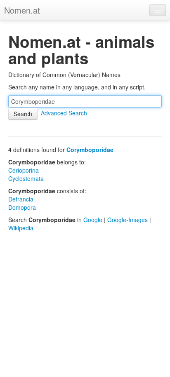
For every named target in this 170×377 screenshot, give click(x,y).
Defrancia (20, 199)
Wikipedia (20, 228)
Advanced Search (64, 113)
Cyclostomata (26, 178)
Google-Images (127, 219)
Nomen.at (22, 10)
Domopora (22, 207)
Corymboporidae (89, 149)
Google (92, 219)
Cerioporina (23, 170)
